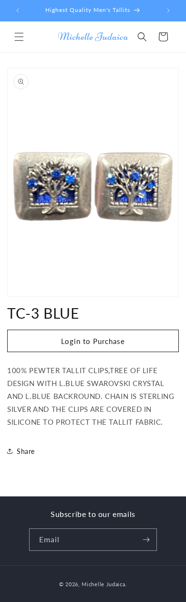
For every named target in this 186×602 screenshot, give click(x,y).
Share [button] (26, 451)
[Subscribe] (145, 539)
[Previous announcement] (17, 10)
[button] (19, 36)
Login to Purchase (93, 341)
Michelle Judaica (103, 584)
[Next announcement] (168, 10)
